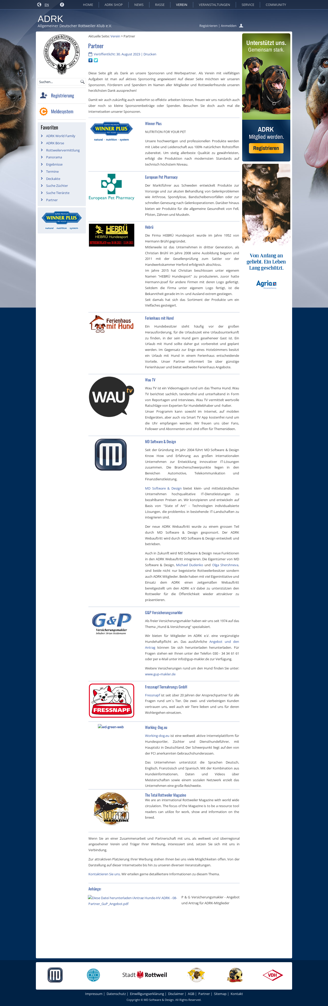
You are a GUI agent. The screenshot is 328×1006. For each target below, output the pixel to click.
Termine (52, 171)
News (139, 4)
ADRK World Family (60, 136)
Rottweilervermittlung (63, 150)
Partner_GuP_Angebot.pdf (108, 903)
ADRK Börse (55, 143)
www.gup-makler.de (160, 674)
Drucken (150, 54)
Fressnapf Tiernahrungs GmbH (166, 686)
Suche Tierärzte (57, 192)
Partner (52, 200)
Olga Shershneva (225, 565)
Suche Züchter (57, 185)
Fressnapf (152, 695)
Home (88, 4)
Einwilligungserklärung (147, 993)
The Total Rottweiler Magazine (165, 795)
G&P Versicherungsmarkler (164, 612)
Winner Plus (153, 123)
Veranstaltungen (214, 4)
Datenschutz (116, 993)
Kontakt (237, 993)
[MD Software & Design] (111, 471)
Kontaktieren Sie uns (104, 874)
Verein (181, 4)
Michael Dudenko (189, 565)
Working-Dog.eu (156, 727)
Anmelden (229, 25)
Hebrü (149, 227)
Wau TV (150, 379)
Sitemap (220, 993)
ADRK (50, 19)
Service (248, 4)
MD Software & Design (160, 441)
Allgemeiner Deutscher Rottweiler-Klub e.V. (75, 25)
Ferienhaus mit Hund (159, 318)
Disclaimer (176, 993)
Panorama (54, 157)
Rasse (160, 4)
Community (276, 4)
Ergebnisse (54, 164)
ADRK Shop (114, 4)
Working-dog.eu (157, 735)
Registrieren (208, 25)
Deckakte (53, 178)
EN (47, 4)
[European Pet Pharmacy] (112, 201)
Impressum (93, 993)
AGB (191, 993)
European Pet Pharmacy (161, 177)
